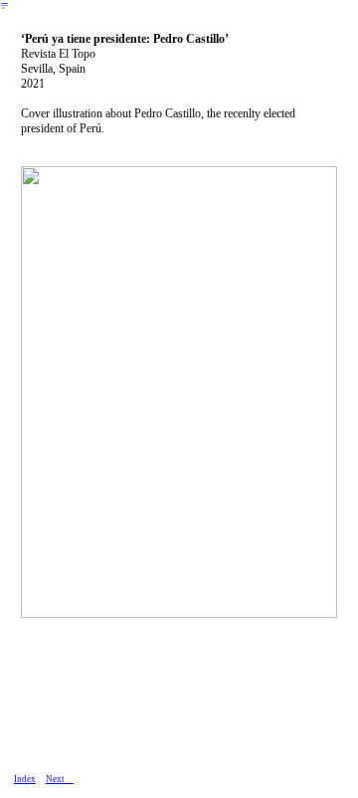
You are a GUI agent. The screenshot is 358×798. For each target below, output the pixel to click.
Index (25, 779)
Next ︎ (60, 779)
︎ (4, 6)
